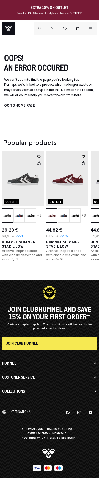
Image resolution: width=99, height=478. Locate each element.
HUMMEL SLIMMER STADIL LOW (18, 244)
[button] (52, 28)
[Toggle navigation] (40, 28)
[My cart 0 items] (78, 28)
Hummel (9, 363)
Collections (13, 391)
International (20, 412)
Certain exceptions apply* (24, 324)
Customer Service (18, 377)
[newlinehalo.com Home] (8, 28)
